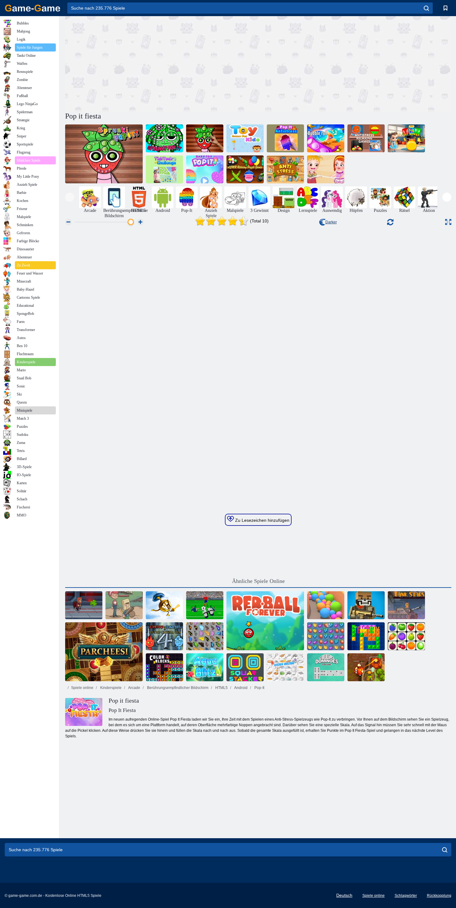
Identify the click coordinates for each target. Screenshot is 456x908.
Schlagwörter (406, 895)
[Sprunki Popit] (104, 153)
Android (241, 688)
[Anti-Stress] (285, 169)
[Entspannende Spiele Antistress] (366, 138)
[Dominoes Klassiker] (325, 667)
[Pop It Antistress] (285, 138)
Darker (331, 222)
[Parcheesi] (104, 651)
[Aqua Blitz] (204, 667)
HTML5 (221, 688)
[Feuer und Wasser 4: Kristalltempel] (164, 636)
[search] (426, 8)
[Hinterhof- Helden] (124, 605)
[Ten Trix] (366, 636)
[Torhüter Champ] (204, 605)
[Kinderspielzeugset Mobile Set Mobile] (406, 138)
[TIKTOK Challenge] (164, 169)
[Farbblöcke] (164, 667)
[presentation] (69, 197)
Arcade (133, 688)
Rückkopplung (439, 895)
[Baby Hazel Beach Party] (325, 169)
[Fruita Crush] (325, 636)
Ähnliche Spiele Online (258, 581)
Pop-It (258, 688)
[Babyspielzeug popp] (204, 169)
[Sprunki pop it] (164, 138)
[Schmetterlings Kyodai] (204, 636)
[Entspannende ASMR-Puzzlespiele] (245, 169)
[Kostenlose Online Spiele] (32, 8)
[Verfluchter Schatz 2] (366, 667)
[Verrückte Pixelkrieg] (366, 605)
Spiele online (82, 688)
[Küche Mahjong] (285, 667)
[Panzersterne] (406, 605)
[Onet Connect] (406, 636)
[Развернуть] (448, 222)
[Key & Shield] (164, 605)
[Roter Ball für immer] (265, 620)
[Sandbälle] (325, 605)
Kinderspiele (110, 688)
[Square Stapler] (245, 667)
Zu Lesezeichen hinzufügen (261, 520)
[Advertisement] (162, 63)
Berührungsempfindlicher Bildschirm (177, 688)
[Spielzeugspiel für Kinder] (245, 138)
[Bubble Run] (325, 138)
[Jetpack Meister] (83, 605)
